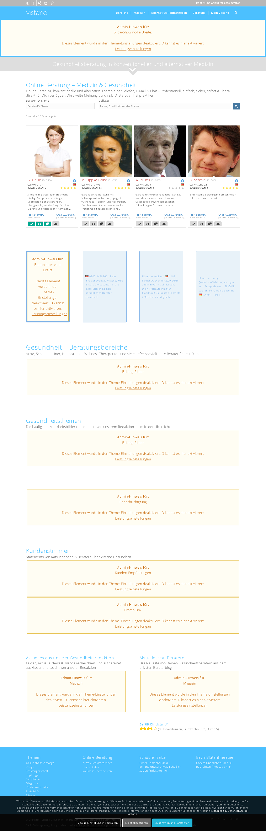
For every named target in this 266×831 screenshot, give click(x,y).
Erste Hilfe (32, 791)
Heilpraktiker (91, 767)
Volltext (104, 100)
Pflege (30, 767)
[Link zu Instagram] (46, 3)
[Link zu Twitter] (27, 3)
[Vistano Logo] (36, 12)
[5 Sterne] (155, 728)
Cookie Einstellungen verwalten (98, 823)
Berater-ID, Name (37, 100)
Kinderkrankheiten (38, 787)
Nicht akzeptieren (136, 823)
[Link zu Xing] (40, 3)
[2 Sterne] (145, 728)
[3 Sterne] (148, 728)
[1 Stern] (141, 728)
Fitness (30, 795)
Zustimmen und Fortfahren (172, 823)
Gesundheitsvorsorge (40, 763)
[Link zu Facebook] (33, 3)
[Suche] (236, 12)
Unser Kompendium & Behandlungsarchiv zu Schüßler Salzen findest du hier (160, 766)
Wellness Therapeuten (97, 771)
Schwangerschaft (37, 771)
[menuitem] (122, 12)
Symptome (33, 779)
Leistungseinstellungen (133, 49)
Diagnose (32, 783)
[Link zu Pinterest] (52, 3)
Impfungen (33, 775)
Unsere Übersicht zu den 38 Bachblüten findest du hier (214, 764)
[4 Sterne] (152, 728)
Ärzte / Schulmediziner (97, 763)
